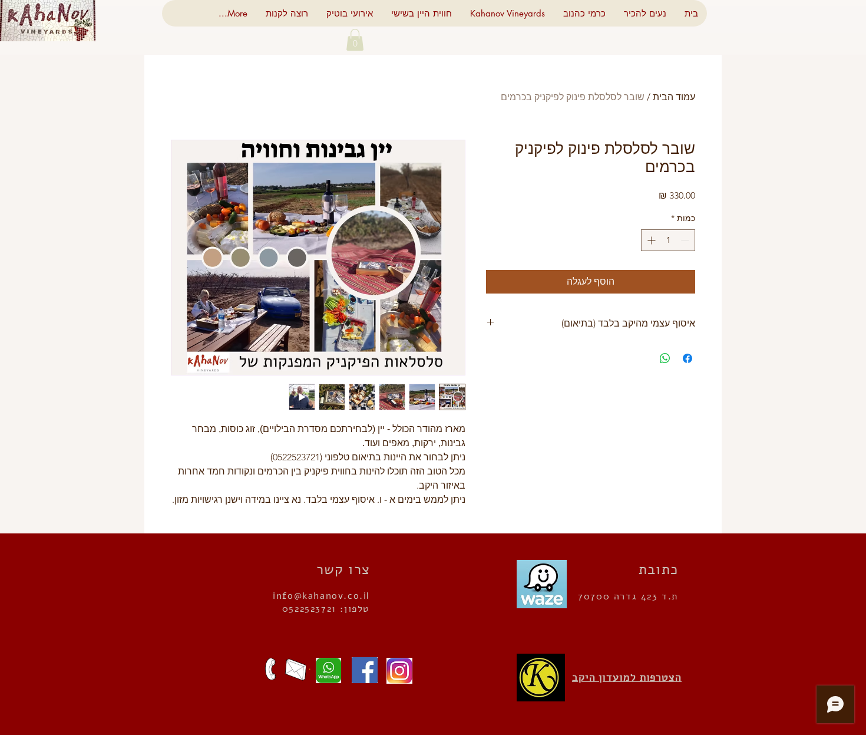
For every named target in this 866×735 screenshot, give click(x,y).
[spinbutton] (668, 240)
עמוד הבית (674, 97)
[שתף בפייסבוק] (687, 358)
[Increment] (650, 240)
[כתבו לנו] (296, 669)
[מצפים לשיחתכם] (270, 669)
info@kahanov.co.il (321, 595)
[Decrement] (686, 240)
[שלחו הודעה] (325, 670)
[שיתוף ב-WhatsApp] (665, 358)
